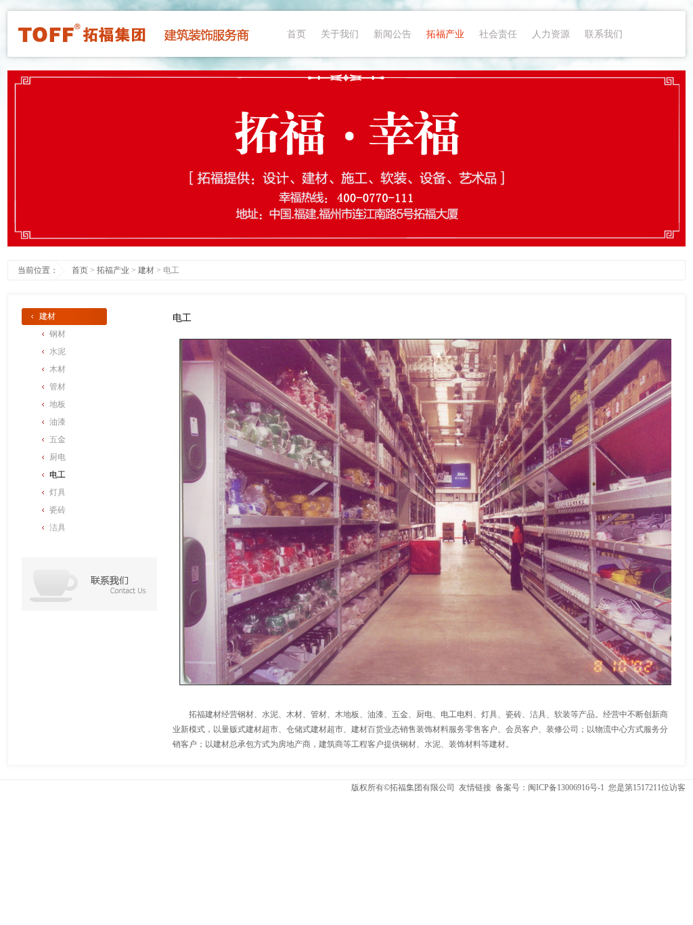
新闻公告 (392, 34)
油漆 (57, 422)
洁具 (57, 527)
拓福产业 (445, 34)
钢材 (57, 334)
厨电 (57, 457)
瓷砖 (57, 510)
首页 (296, 34)
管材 (57, 386)
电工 (57, 474)
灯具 (57, 492)
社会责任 (498, 34)
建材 (146, 270)
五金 (57, 439)
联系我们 (604, 34)
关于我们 (340, 34)
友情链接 (475, 787)
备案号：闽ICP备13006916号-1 (549, 787)
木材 (57, 369)
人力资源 (551, 34)
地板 (57, 404)
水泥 (57, 351)
